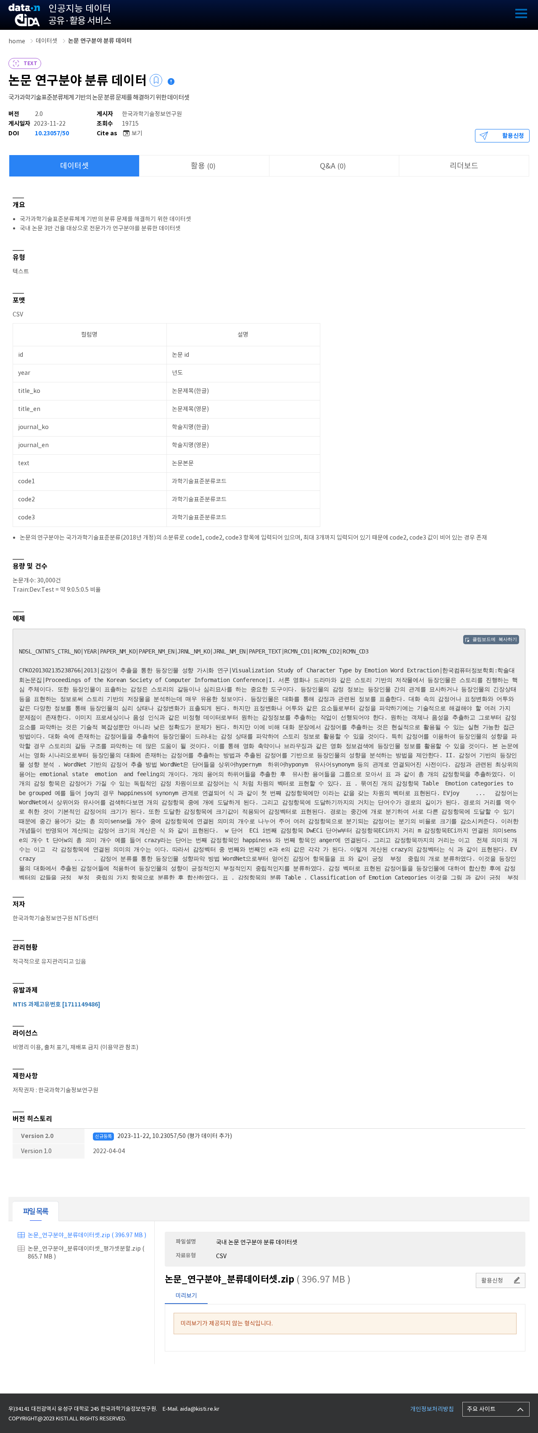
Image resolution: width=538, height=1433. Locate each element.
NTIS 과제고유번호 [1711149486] (56, 1004)
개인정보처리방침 (432, 1409)
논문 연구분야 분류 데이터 (100, 41)
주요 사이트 (481, 1409)
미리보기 (186, 1295)
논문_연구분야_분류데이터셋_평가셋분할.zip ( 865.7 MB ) (86, 1252)
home (16, 41)
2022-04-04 (109, 1151)
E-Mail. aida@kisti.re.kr (191, 1408)
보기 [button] (137, 133)
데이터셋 (47, 41)
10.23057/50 (52, 133)
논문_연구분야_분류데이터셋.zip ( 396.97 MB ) (87, 1235)
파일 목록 (35, 1211)
